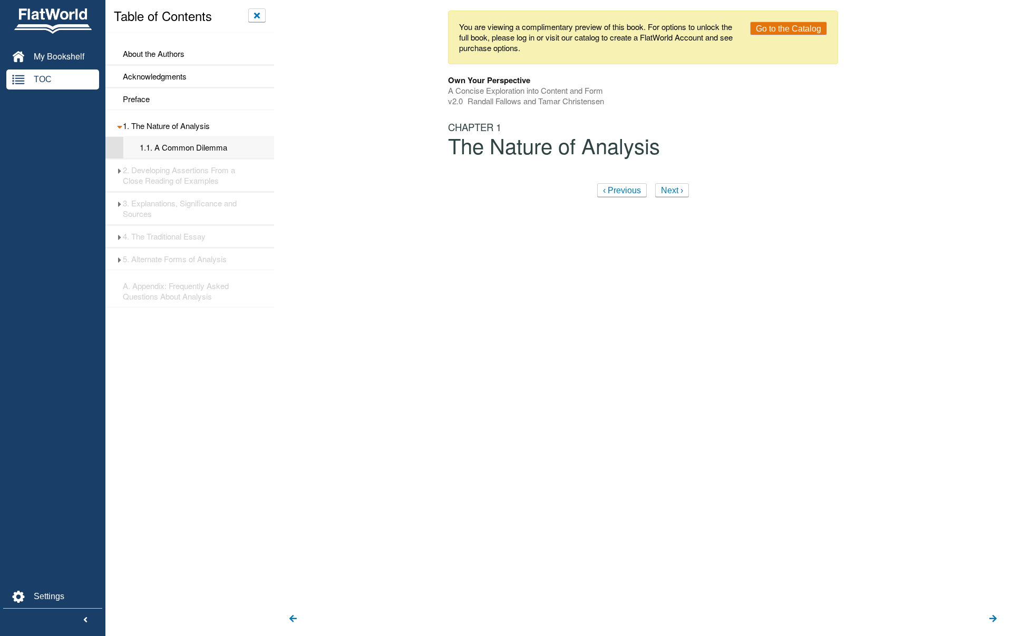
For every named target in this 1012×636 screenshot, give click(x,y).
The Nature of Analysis (166, 126)
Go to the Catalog (788, 28)
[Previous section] (293, 619)
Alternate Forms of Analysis (175, 259)
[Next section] (993, 619)
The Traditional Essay (164, 236)
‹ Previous (622, 190)
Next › (672, 190)
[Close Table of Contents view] (257, 15)
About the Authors (153, 53)
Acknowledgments (155, 76)
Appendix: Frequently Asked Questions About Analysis (176, 291)
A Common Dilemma (183, 147)
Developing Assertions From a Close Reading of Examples (179, 175)
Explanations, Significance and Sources (180, 208)
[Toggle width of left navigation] (85, 620)
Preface (136, 99)
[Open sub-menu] (119, 126)
